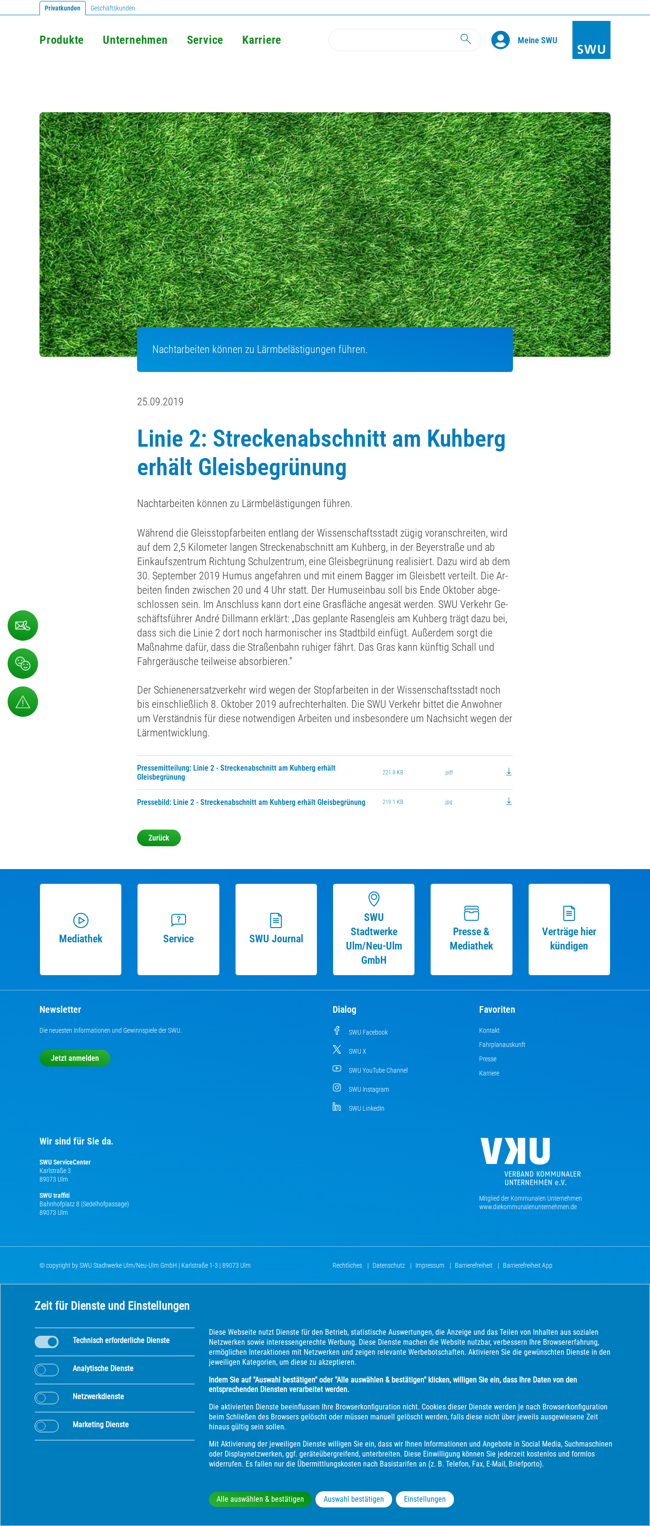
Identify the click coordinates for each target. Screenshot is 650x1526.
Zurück (158, 837)
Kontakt (489, 1030)
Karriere (261, 40)
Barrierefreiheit (474, 1265)
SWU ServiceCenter (65, 1162)
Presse (487, 1059)
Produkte (61, 40)
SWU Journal (276, 939)
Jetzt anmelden (75, 1058)
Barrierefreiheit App (527, 1265)
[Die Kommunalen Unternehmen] (530, 1165)
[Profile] (504, 39)
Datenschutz (389, 1265)
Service (205, 40)
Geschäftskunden (112, 8)
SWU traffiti (54, 1195)
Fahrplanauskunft (502, 1044)
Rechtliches (348, 1265)
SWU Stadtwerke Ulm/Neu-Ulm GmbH (374, 938)
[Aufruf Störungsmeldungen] (23, 701)
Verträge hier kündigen (569, 939)
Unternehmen (135, 40)
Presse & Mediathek (471, 939)
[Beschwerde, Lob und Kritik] (23, 663)
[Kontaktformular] (23, 625)
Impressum (430, 1265)
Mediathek (80, 939)
